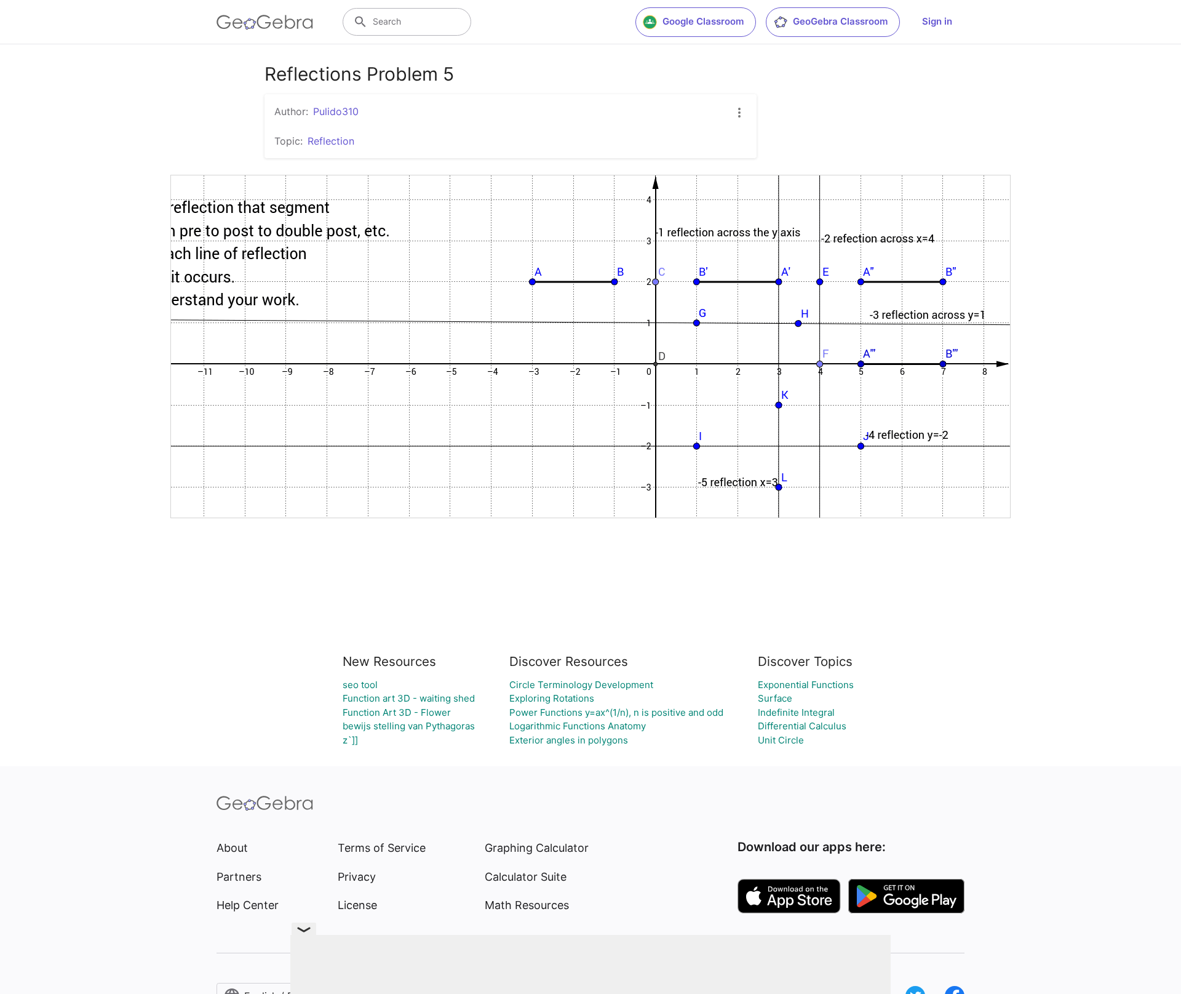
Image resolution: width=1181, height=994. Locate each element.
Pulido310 (336, 111)
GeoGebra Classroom (840, 21)
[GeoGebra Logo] (265, 22)
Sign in (937, 21)
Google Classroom (703, 21)
